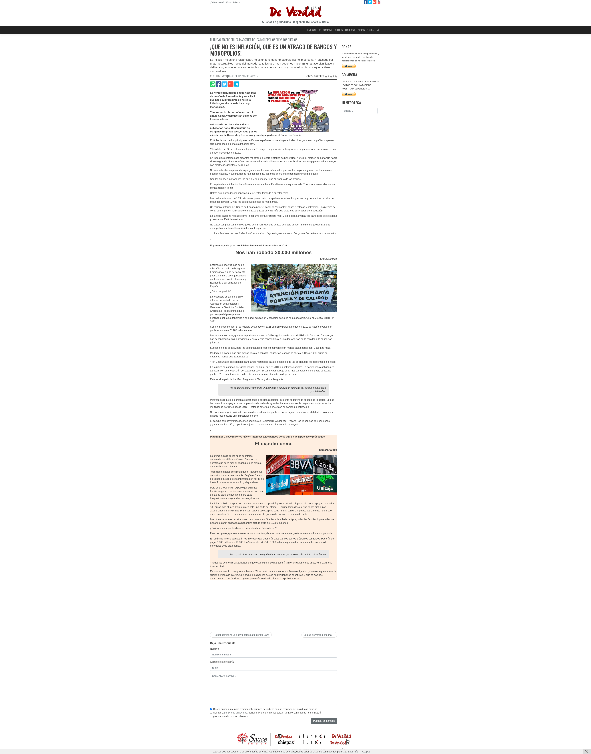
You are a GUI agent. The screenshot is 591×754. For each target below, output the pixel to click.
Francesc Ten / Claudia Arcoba (243, 76)
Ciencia (361, 30)
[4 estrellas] (333, 76)
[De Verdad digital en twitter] (370, 1)
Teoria (370, 30)
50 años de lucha (233, 2)
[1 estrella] (326, 76)
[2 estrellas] (328, 76)
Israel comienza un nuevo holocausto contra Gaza (242, 635)
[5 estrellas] (336, 76)
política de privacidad (235, 712)
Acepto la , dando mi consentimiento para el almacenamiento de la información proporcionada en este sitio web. (267, 714)
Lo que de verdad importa (318, 635)
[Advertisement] (273, 603)
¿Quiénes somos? (217, 2)
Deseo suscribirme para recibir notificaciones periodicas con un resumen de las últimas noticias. (265, 709)
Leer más (353, 751)
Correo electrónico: (220, 662)
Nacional (311, 30)
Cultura (339, 30)
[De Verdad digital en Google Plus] (375, 1)
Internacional (325, 30)
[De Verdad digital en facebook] (366, 1)
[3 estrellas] (331, 76)
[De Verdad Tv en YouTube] (379, 1)
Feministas (350, 30)
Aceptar (366, 751)
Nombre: (214, 648)
